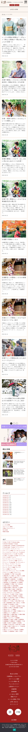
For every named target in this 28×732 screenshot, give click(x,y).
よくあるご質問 (14, 694)
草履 (5, 626)
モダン (11, 565)
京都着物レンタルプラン (14, 676)
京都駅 (5, 580)
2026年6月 (6, 495)
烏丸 (24, 606)
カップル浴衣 (7, 557)
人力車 (11, 580)
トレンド (6, 562)
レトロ (19, 567)
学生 (17, 594)
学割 (13, 594)
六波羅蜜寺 (7, 584)
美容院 (20, 622)
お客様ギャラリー (14, 686)
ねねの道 (13, 562)
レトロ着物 (7, 569)
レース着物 (12, 567)
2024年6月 (6, 504)
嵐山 (21, 594)
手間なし (22, 597)
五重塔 (5, 577)
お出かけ (22, 552)
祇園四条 (21, 619)
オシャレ (16, 552)
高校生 (5, 631)
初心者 (21, 584)
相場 (21, 607)
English (17, 5)
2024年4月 (6, 507)
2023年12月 (6, 514)
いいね (16, 550)
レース (5, 567)
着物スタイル (21, 611)
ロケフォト (18, 572)
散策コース (7, 601)
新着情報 (14, 691)
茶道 (24, 624)
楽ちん (18, 602)
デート (21, 560)
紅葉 (9, 622)
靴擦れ (22, 629)
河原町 (5, 604)
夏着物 (15, 590)
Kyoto (16, 543)
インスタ (22, 550)
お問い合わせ (14, 701)
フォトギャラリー (14, 684)
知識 (12, 619)
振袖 (5, 599)
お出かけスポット (8, 553)
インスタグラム (8, 552)
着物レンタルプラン (9, 617)
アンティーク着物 (8, 550)
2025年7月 (6, 499)
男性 (10, 607)
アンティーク (16, 548)
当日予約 (11, 597)
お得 (16, 553)
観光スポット (16, 626)
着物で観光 (7, 616)
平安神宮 (15, 596)
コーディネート (8, 559)
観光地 (23, 626)
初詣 (5, 585)
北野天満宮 (15, 585)
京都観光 (20, 579)
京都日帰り (13, 579)
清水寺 (13, 606)
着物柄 (17, 617)
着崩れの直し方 (8, 611)
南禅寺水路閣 (7, 587)
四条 (9, 589)
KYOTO (11, 655)
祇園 (16, 619)
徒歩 (17, 597)
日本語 (11, 5)
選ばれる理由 (14, 673)
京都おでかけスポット (9, 528)
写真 (13, 584)
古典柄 (21, 587)
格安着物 (9, 602)
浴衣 (17, 604)
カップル (22, 555)
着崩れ (14, 609)
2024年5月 (6, 506)
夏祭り (21, 590)
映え (13, 601)
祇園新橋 (6, 621)
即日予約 (15, 587)
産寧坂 (5, 607)
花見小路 (18, 624)
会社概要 (14, 719)
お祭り (5, 555)
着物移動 (6, 619)
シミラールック (18, 559)
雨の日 (16, 629)
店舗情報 (14, 689)
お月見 (21, 553)
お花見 (11, 555)
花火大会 (11, 624)
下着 (13, 574)
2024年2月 (6, 511)
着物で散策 (14, 614)
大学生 (17, 592)
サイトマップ (14, 704)
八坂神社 (20, 582)
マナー (13, 564)
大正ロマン (7, 594)
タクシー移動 (14, 560)
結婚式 (14, 622)
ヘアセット (7, 564)
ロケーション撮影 (8, 526)
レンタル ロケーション (9, 570)
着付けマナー (7, 609)
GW (9, 542)
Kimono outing (16, 542)
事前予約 (6, 575)
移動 (5, 622)
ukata (13, 547)
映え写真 (18, 601)
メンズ (5, 565)
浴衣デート (7, 606)
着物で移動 (22, 614)
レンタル (14, 569)
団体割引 (6, 590)
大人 (5, 592)
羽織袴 (5, 624)
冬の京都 (5, 530)
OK (14, 729)
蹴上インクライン (8, 629)
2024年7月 (6, 502)
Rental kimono (20, 545)
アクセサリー (7, 548)
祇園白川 (13, 621)
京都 (10, 577)
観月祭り (6, 627)
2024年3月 (6, 509)
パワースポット (21, 562)
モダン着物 (17, 565)
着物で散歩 (7, 614)
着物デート (15, 612)
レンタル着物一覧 (14, 681)
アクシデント (20, 547)
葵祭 (9, 626)
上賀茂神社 (7, 574)
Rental (13, 545)
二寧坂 (12, 575)
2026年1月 (6, 497)
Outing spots (7, 545)
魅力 (17, 631)
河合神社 (11, 604)
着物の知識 (6, 531)
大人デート (11, 592)
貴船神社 (13, 627)
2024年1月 (6, 512)
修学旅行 (6, 582)
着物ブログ (14, 696)
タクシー (6, 560)
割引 (9, 585)
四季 (5, 589)
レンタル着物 (6, 524)
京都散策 (6, 579)
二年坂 (17, 575)
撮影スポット (16, 599)
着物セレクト (7, 612)
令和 (16, 580)
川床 (5, 596)
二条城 (23, 575)
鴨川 (21, 631)
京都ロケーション (18, 577)
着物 (15, 611)
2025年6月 (6, 501)
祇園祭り (19, 621)
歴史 (24, 602)
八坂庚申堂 (13, 582)
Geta (5, 542)
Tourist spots (7, 547)
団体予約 (19, 589)
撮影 (9, 599)
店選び (21, 596)
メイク (19, 564)
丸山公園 (18, 574)
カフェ (14, 557)
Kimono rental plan (8, 543)
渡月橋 (19, 606)
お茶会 (16, 555)
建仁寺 (5, 597)
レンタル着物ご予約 (14, 699)
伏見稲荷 (21, 580)
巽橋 (9, 596)
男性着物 (16, 607)
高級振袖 (11, 631)
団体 (14, 589)
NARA (18, 655)
